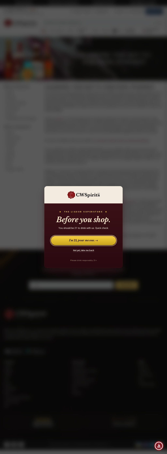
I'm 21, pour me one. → (83, 240)
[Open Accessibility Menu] (159, 446)
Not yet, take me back (83, 250)
